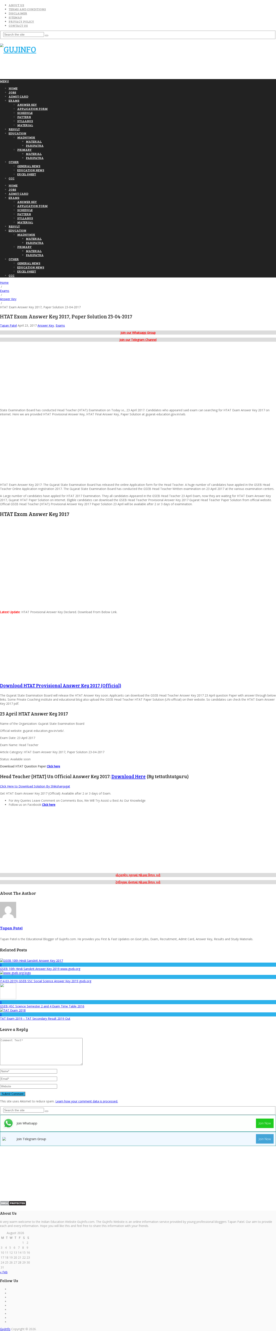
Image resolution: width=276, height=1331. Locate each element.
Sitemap (15, 17)
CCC (11, 178)
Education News (30, 170)
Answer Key (27, 105)
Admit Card (18, 96)
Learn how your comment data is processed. (86, 1101)
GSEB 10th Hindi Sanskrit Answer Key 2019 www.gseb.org (40, 969)
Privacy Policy (21, 21)
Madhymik (26, 137)
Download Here (128, 776)
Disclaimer (18, 13)
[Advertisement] (78, 68)
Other (14, 162)
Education (17, 133)
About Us (16, 5)
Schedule (25, 113)
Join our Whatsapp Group (138, 332)
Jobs (12, 92)
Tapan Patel (8, 325)
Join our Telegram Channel (138, 340)
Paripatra (35, 145)
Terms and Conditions (27, 9)
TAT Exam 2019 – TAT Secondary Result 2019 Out (35, 1018)
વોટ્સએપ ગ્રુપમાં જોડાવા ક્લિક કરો (138, 875)
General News (28, 166)
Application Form (32, 109)
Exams (14, 100)
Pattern (24, 117)
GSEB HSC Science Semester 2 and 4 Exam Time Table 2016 (42, 1006)
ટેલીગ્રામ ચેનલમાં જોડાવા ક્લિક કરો (138, 882)
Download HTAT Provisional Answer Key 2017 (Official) (60, 685)
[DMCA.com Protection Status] (13, 1205)
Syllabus (25, 121)
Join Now (265, 1123)
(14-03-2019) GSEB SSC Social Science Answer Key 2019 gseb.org (45, 981)
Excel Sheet (26, 174)
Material (25, 125)
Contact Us (18, 25)
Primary (24, 150)
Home (13, 88)
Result (14, 129)
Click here (53, 766)
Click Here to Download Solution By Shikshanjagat (35, 786)
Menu (4, 81)
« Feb (4, 1272)
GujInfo (5, 1329)
